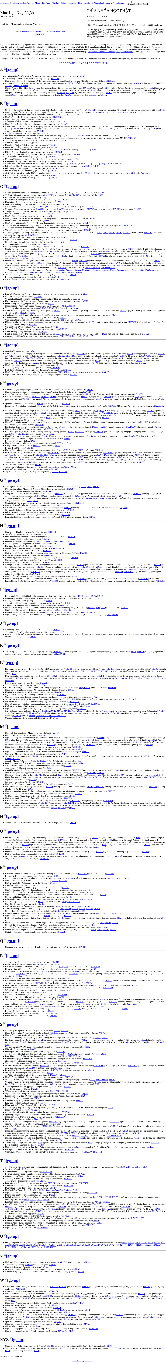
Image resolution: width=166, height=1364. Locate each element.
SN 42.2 (104, 1245)
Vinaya (109, 3)
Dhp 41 (39, 1326)
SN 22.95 (70, 161)
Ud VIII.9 (85, 166)
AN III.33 (141, 1040)
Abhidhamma (118, 3)
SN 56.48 (132, 138)
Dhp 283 (36, 445)
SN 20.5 (37, 1098)
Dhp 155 (83, 553)
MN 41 (157, 1242)
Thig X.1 (54, 808)
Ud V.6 (97, 909)
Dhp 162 (13, 1209)
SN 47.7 (75, 770)
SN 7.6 (24, 1169)
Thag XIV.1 (49, 455)
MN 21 (54, 147)
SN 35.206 (110, 81)
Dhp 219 (69, 742)
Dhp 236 (76, 612)
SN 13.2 (141, 1293)
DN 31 (148, 777)
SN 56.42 (87, 230)
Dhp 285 (58, 692)
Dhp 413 (38, 775)
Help (80, 3)
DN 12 (114, 112)
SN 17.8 (56, 630)
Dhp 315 (39, 455)
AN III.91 (88, 392)
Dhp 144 (92, 567)
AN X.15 (60, 242)
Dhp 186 (59, 494)
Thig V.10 (39, 424)
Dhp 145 (75, 195)
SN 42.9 (135, 1245)
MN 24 (73, 211)
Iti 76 (151, 88)
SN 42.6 (77, 154)
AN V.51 (113, 1002)
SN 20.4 (146, 256)
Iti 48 (98, 608)
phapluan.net (5, 3)
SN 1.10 (70, 510)
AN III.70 (128, 225)
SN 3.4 (64, 1056)
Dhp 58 (62, 1013)
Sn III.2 (73, 796)
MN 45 (73, 275)
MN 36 (130, 173)
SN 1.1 (71, 431)
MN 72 (18, 1245)
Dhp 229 (40, 496)
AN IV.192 (114, 415)
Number (45, 31)
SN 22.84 (54, 883)
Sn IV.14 (62, 754)
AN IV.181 (20, 1289)
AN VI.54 (119, 129)
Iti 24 (93, 150)
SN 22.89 (148, 233)
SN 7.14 (57, 310)
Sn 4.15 (137, 90)
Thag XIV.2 (105, 164)
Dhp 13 (78, 971)
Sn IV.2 (58, 202)
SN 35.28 (45, 396)
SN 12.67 (62, 1061)
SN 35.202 (143, 579)
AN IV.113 (27, 569)
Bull (142, 173)
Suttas (58, 31)
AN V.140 (146, 356)
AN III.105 (160, 581)
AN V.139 (119, 356)
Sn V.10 (92, 612)
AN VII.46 (61, 237)
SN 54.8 (51, 676)
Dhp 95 (35, 351)
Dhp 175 (80, 1147)
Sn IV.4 (100, 772)
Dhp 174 (100, 126)
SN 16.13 (137, 494)
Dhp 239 (53, 1075)
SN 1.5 (109, 92)
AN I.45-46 (67, 913)
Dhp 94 (50, 214)
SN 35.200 (71, 706)
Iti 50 (98, 110)
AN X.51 (131, 1218)
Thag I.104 (46, 244)
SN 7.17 (77, 1245)
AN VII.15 (25, 1298)
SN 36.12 (71, 1314)
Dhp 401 (67, 803)
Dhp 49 (64, 124)
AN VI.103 (75, 800)
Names (38, 31)
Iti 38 (91, 890)
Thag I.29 (103, 427)
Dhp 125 (145, 334)
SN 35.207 (87, 1058)
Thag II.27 (131, 569)
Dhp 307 (91, 608)
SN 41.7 (118, 878)
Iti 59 (90, 1142)
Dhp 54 (132, 436)
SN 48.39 (66, 403)
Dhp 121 (110, 1296)
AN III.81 (112, 315)
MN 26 (107, 711)
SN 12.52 (36, 396)
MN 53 (52, 548)
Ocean (51, 434)
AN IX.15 (50, 145)
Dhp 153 (64, 967)
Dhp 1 (45, 197)
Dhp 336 (136, 1298)
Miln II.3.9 (150, 740)
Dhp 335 (123, 507)
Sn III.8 (52, 171)
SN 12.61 (92, 772)
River (45, 434)
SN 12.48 (86, 1245)
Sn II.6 (65, 204)
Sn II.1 (57, 445)
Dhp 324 (29, 358)
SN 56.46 (83, 294)
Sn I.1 (52, 1084)
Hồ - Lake (52, 1105)
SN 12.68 (53, 1305)
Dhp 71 (35, 756)
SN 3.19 (56, 911)
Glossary (72, 3)
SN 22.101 (48, 195)
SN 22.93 (105, 1004)
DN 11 (107, 112)
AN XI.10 (35, 572)
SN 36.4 (58, 152)
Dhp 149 (55, 505)
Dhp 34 (24, 415)
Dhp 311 (67, 507)
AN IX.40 (18, 360)
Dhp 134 (61, 918)
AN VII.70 (40, 251)
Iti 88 (56, 876)
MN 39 (121, 112)
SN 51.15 (144, 1245)
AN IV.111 (75, 576)
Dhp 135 (42, 263)
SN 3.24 (51, 1183)
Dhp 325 (74, 558)
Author (32, 31)
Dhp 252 (104, 207)
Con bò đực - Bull (92, 268)
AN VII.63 (108, 452)
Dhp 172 (79, 777)
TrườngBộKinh (98, 3)
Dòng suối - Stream (61, 1068)
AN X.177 (44, 1247)
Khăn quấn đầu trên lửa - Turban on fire (52, 541)
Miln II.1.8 (56, 117)
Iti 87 (15, 976)
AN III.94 (119, 572)
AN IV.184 (25, 1247)
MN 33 (102, 251)
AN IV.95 (95, 254)
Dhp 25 (69, 612)
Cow (120, 164)
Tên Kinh (46, 3)
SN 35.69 (75, 207)
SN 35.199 (68, 1185)
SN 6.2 (74, 1133)
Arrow (75, 308)
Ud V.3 (35, 235)
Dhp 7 (31, 789)
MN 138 (139, 742)
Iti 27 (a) (61, 775)
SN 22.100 (29, 313)
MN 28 (130, 353)
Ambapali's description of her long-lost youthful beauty (110, 52)
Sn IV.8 (125, 1131)
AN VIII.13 (128, 572)
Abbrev (64, 3)
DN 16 (46, 612)
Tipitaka (87, 3)
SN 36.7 (99, 852)
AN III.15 (57, 277)
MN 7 (28, 235)
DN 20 (60, 1133)
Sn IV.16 (62, 1075)
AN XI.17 (106, 1202)
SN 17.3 (89, 1225)
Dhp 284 (75, 1135)
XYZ (105, 63)
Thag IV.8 (99, 410)
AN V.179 (72, 164)
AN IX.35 (22, 256)
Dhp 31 (84, 396)
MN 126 (53, 178)
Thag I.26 (70, 92)
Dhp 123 (85, 751)
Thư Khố (36, 3)
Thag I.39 (140, 1218)
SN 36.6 (92, 90)
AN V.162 (89, 322)
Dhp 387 (120, 775)
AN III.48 (62, 1206)
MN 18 (59, 560)
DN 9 (80, 756)
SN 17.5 (43, 331)
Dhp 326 (37, 358)
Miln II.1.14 (102, 676)
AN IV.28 (117, 496)
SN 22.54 (61, 932)
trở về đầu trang (78, 1361)
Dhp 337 (52, 1011)
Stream (87, 706)
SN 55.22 (106, 1209)
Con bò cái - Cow (108, 268)
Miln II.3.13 (98, 195)
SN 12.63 (85, 247)
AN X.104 (86, 1040)
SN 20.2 (101, 334)
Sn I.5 (42, 207)
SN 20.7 (56, 327)
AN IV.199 (86, 983)
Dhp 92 (15, 129)
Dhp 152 (71, 856)
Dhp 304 (15, 95)
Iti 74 (95, 777)
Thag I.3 (138, 396)
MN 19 (33, 265)
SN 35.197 (74, 115)
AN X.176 (35, 1247)
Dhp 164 (91, 110)
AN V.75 (54, 1286)
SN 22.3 (111, 878)
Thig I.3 (50, 467)
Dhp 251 (107, 396)
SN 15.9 (65, 1112)
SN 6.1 (67, 1133)
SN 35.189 (39, 413)
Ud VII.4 (150, 410)
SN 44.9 (53, 396)
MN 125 (89, 336)
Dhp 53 (90, 436)
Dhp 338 (8, 1206)
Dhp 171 (137, 209)
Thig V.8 (40, 1213)
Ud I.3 (28, 1140)
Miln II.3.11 (85, 906)
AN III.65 (153, 1245)
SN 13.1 (56, 334)
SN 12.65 (55, 78)
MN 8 (80, 763)
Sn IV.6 (78, 320)
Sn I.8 (70, 784)
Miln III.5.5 (145, 422)
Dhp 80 (67, 195)
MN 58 (11, 1245)
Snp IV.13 (81, 708)
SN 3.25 (111, 791)
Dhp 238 (84, 612)
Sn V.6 (67, 422)
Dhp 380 (101, 567)
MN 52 (98, 1202)
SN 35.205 (57, 651)
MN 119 (128, 112)
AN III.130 (65, 603)
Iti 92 (14, 673)
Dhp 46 (34, 441)
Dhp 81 (125, 1009)
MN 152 (73, 374)
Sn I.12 (138, 699)
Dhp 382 (88, 777)
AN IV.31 (61, 1310)
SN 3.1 (48, 1245)
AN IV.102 (20, 974)
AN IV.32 (93, 697)
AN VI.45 (38, 296)
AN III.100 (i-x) (68, 306)
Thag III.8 (70, 356)
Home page (89, 1361)
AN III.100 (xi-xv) (100, 498)
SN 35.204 (54, 452)
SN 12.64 (110, 874)
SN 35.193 (90, 744)
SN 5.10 (109, 413)
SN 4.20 (74, 496)
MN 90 (95, 363)
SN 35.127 (95, 1245)
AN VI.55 (153, 786)
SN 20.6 (71, 83)
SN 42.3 (112, 1245)
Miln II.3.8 (64, 279)
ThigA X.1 (61, 808)
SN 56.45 (61, 92)
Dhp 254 (52, 1195)
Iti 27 (42, 782)
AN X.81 (159, 711)
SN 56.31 (52, 532)
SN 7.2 (92, 517)
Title (63, 31)
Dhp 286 (21, 434)
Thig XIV (51, 157)
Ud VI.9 (64, 605)
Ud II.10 (44, 1312)
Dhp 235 (43, 683)
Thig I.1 (120, 918)
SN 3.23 (108, 981)
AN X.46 (47, 768)
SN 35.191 (44, 859)
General (25, 31)
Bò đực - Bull (14, 258)
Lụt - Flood (101, 847)
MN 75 (45, 133)
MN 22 (40, 964)
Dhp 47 (13, 434)
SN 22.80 (88, 193)
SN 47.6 (71, 537)
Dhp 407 (44, 803)
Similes (52, 31)
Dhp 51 (45, 436)
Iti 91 (103, 608)
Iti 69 (138, 838)
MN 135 (40, 1245)
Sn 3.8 (31, 88)
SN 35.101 (60, 168)
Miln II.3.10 (60, 1117)
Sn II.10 (51, 1070)
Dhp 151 (60, 209)
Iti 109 (43, 999)
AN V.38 (126, 1206)
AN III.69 (52, 1209)
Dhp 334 (115, 770)
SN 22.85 (61, 1051)
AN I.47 (37, 1211)
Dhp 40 (30, 448)
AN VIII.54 (108, 988)
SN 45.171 (79, 431)
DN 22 (84, 173)
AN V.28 (137, 112)
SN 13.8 (108, 840)
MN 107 (32, 1245)
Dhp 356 (139, 394)
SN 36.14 (66, 514)
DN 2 (101, 112)
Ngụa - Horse (39, 1181)
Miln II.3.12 (88, 223)
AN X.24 (67, 916)
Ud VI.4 (130, 136)
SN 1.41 (88, 581)
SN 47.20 (62, 122)
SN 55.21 (135, 634)
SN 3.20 (71, 1056)
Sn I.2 (56, 964)
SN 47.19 (83, 76)
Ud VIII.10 (94, 166)
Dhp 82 (69, 669)
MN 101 (65, 427)
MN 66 (139, 360)
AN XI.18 (110, 251)
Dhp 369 (62, 140)
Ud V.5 (95, 838)
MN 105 (106, 88)
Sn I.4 (55, 119)
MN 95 (81, 136)
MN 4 (150, 1242)
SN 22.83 (134, 985)
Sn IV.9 (17, 715)
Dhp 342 (55, 962)
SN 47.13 (61, 612)
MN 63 (86, 88)
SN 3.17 (161, 353)
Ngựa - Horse (33, 1110)
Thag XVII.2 (84, 687)
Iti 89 (104, 845)
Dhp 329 (140, 651)
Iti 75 (128, 971)
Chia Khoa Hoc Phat (21, 3)
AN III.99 (51, 175)
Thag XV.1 (22, 976)
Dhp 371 (124, 608)
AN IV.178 (73, 159)
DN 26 (53, 612)
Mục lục (55, 3)
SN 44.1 (126, 878)
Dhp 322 (142, 363)
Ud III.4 (90, 786)
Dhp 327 (32, 363)
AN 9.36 (135, 83)
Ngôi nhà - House (99, 1054)
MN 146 (60, 256)
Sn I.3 (162, 110)
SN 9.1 (153, 129)
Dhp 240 (53, 1016)
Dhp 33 (95, 427)
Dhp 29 (40, 567)
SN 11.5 (101, 256)
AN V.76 (64, 150)
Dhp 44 (67, 438)
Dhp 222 (39, 209)
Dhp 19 (157, 261)
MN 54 (57, 150)
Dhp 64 (85, 1093)
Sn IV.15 (37, 143)
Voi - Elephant (42, 1227)
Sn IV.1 (47, 539)
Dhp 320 (61, 356)
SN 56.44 (82, 579)
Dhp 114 (72, 808)
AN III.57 (47, 551)
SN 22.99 (20, 313)
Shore (59, 1124)
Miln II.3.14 (79, 503)
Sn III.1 (72, 699)
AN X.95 (9, 455)
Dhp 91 (153, 1147)
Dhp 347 (79, 1100)
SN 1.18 (80, 565)
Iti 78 (103, 895)
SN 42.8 (73, 240)
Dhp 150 (49, 221)
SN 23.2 (93, 218)
